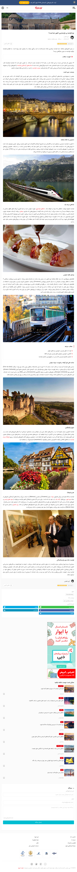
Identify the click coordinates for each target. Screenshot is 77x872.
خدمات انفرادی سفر (33, 846)
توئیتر (36, 607)
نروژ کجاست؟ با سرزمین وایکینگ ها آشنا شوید (51, 725)
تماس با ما (72, 837)
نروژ (62, 722)
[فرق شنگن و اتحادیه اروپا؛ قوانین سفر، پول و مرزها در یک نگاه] (69, 760)
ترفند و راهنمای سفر (68, 601)
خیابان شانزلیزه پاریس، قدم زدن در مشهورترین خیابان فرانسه (55, 357)
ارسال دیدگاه (38, 822)
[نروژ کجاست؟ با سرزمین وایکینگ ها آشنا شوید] (69, 724)
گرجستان (61, 686)
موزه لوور (68, 499)
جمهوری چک (60, 746)
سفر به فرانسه (36, 68)
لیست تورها (25, 3)
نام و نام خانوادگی (70, 791)
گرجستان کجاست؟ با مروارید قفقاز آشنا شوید (52, 689)
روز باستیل (15, 505)
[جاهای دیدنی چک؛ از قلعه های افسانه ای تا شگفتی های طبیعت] (69, 748)
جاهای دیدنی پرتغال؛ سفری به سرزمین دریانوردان (51, 713)
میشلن (21, 211)
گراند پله (58, 499)
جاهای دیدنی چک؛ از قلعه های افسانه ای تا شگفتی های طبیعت (47, 749)
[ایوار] (38, 8)
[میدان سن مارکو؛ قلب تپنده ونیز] (69, 772)
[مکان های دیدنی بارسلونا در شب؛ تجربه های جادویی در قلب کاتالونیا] (69, 700)
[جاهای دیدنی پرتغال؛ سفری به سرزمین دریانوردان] (69, 712)
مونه (52, 497)
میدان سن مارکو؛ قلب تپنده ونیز (55, 773)
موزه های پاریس (8, 499)
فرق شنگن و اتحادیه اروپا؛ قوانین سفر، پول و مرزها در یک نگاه (47, 761)
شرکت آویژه (20, 868)
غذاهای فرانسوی (40, 209)
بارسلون (61, 698)
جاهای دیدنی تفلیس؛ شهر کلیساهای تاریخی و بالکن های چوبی (47, 737)
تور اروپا (36, 837)
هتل (37, 843)
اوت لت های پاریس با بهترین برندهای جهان (59, 351)
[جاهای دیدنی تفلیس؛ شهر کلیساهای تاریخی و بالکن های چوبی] (69, 736)
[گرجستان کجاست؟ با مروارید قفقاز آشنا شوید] (69, 688)
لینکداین (35, 610)
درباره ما (73, 840)
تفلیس (61, 734)
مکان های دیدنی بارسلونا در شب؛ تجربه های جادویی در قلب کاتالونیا (46, 701)
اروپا (62, 758)
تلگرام (72, 613)
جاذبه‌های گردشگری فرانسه (24, 65)
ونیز (62, 770)
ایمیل (73, 799)
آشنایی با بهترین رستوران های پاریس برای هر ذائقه (57, 354)
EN (7, 8)
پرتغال (61, 710)
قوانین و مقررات (71, 843)
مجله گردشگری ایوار (70, 846)
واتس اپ (71, 607)
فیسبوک (71, 610)
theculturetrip (69, 594)
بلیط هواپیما (35, 840)
